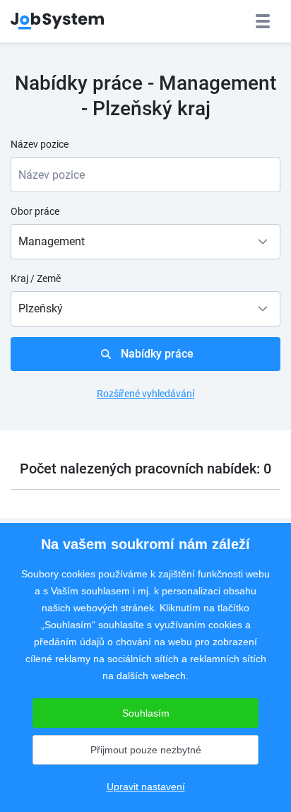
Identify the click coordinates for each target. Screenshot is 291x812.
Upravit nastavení (146, 786)
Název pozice (40, 144)
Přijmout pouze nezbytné (145, 749)
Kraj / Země (36, 278)
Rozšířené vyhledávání (145, 393)
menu (262, 21)
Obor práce (35, 211)
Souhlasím (146, 713)
